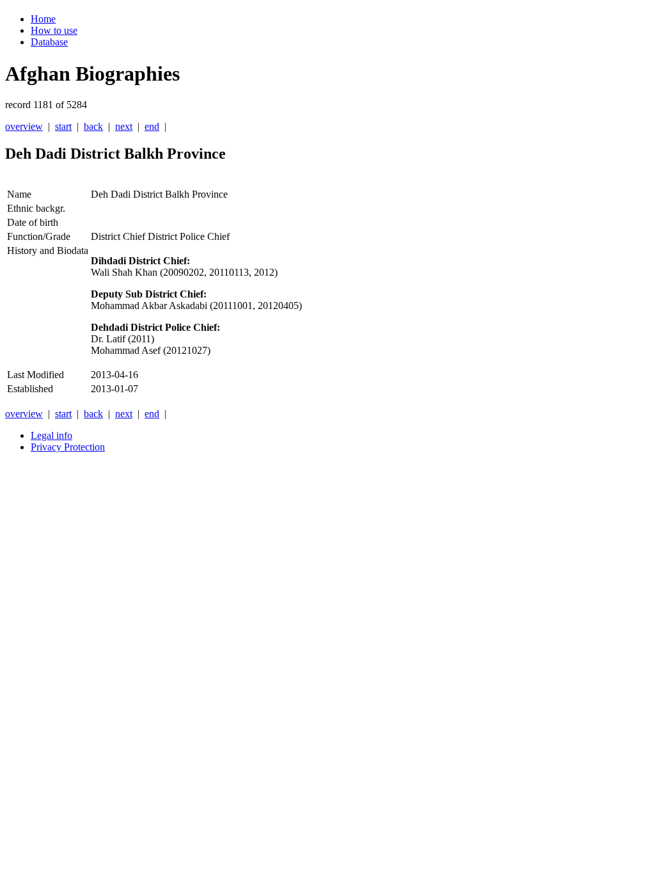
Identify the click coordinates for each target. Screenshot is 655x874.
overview (24, 126)
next (123, 126)
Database (49, 41)
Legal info (51, 435)
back (93, 126)
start (63, 126)
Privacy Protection (68, 446)
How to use (54, 30)
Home (43, 18)
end (152, 126)
